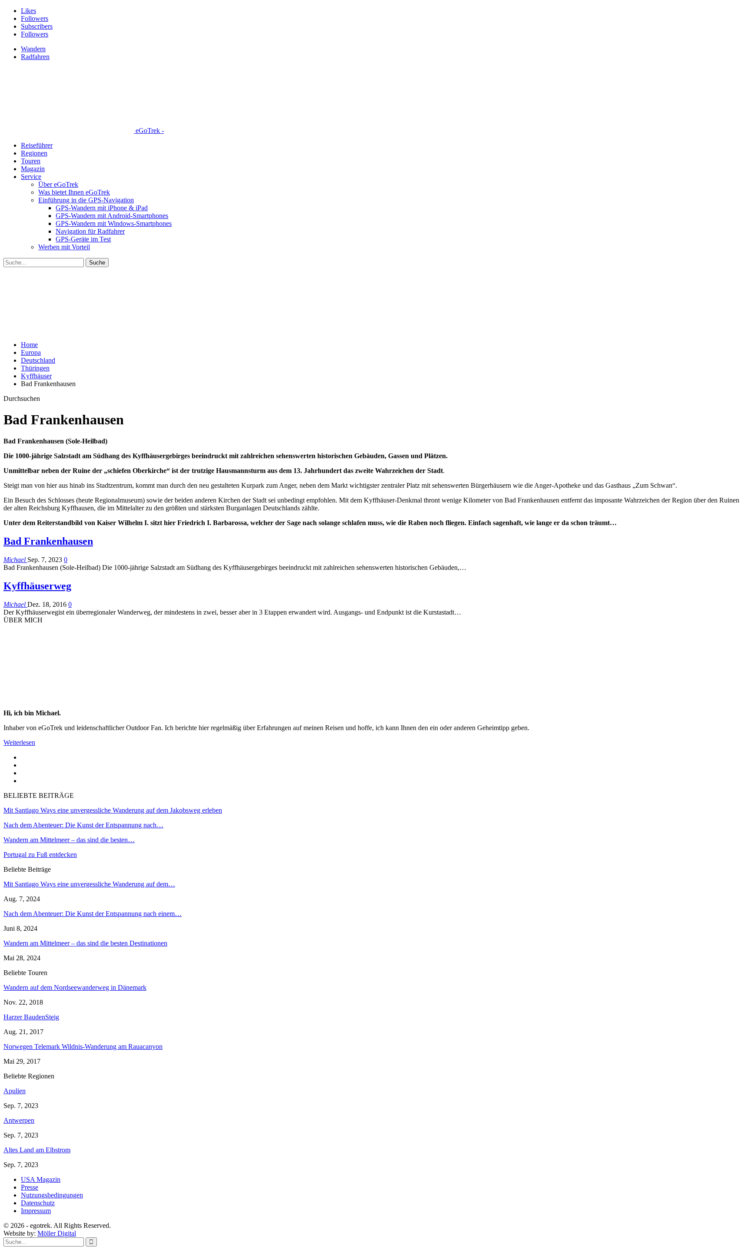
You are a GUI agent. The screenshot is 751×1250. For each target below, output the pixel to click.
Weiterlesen (19, 742)
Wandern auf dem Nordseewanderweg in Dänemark (74, 987)
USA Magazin (40, 1179)
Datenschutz (38, 1203)
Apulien (14, 1091)
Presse (29, 1187)
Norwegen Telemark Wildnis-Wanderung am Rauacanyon (83, 1046)
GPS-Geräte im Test (83, 239)
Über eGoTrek (58, 184)
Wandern (33, 49)
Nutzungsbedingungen (52, 1195)
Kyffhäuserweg (37, 586)
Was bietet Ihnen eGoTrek (74, 192)
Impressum (36, 1210)
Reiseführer (37, 145)
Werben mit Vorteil (64, 247)
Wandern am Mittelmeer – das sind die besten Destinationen (85, 943)
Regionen (34, 153)
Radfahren (35, 56)
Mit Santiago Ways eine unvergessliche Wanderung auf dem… (89, 884)
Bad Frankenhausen (48, 541)
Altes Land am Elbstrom (36, 1150)
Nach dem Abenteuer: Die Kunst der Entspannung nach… (83, 825)
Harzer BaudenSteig (31, 1017)
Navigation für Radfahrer (90, 231)
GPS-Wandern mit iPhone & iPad (102, 208)
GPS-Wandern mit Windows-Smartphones (114, 223)
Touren (30, 161)
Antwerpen (18, 1120)
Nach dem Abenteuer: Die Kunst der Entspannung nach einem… (92, 913)
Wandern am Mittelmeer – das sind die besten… (69, 839)
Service (31, 176)
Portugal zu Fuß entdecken (40, 854)
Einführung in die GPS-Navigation (86, 200)
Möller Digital (56, 1233)
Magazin (33, 168)
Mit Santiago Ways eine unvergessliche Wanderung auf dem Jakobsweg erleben (112, 810)
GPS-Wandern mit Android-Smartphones (112, 215)
